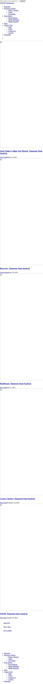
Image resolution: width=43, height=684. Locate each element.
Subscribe (7, 681)
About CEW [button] (7, 623)
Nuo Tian (3, 157)
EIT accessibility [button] (8, 630)
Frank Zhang (4, 272)
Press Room (8, 662)
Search (23, 1)
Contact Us (12, 677)
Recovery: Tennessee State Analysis (15, 268)
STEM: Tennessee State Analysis (14, 614)
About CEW (8, 672)
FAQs (10, 676)
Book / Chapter (13, 657)
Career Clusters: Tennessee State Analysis (17, 499)
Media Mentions (13, 666)
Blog (5, 670)
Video (10, 659)
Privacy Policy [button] (7, 626)
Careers (10, 679)
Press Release (12, 664)
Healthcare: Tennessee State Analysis (15, 384)
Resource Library (10, 655)
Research (7, 653)
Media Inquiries (13, 668)
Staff (9, 674)
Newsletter (11, 661)
